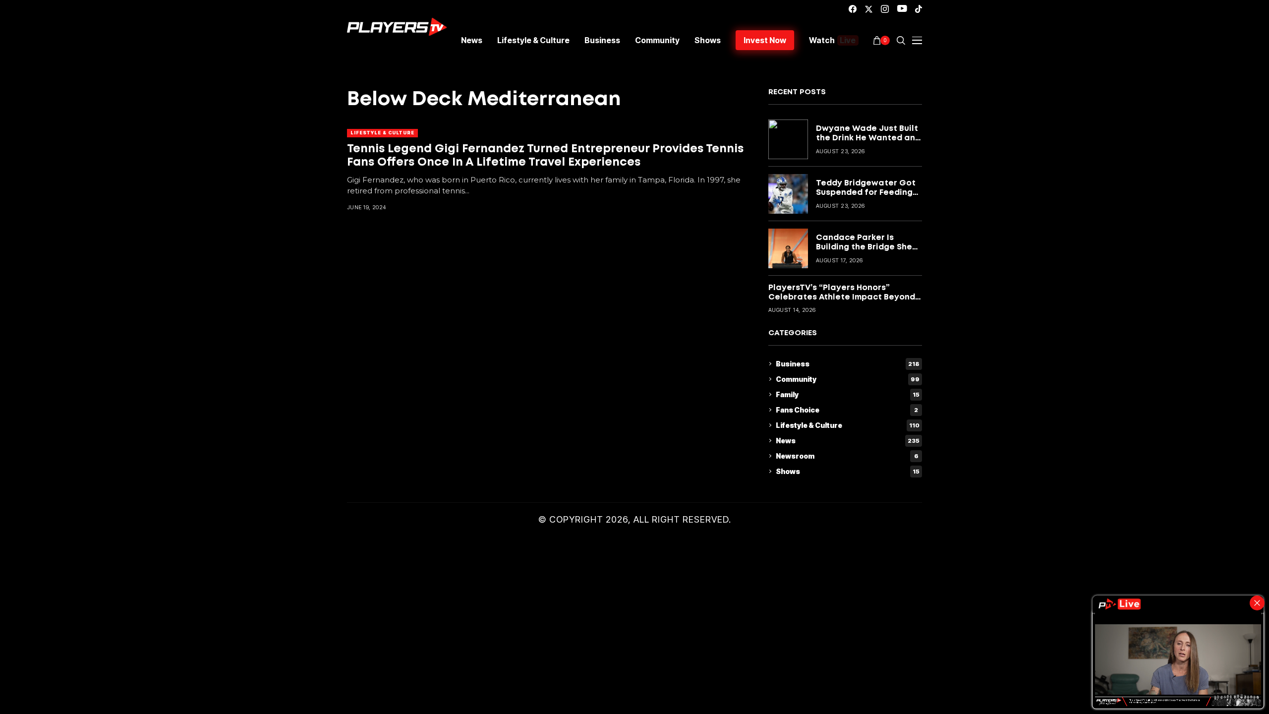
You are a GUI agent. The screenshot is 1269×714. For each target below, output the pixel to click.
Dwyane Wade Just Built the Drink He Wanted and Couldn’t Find (868, 138)
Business (848, 363)
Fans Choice (847, 410)
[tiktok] (918, 9)
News (848, 440)
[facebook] (853, 9)
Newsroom (847, 456)
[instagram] (885, 9)
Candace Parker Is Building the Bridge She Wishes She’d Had (864, 247)
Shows (848, 471)
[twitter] (868, 9)
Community (848, 379)
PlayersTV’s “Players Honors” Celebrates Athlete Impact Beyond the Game (841, 297)
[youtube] (902, 8)
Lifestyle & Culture (382, 132)
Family (848, 394)
